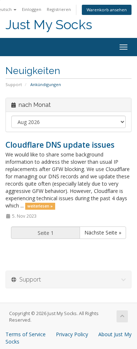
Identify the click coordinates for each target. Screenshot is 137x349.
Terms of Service (25, 334)
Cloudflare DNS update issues (59, 145)
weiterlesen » (40, 206)
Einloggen (31, 9)
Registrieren (59, 9)
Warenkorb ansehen (107, 9)
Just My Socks (48, 24)
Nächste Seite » (102, 232)
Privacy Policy (72, 334)
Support (13, 84)
